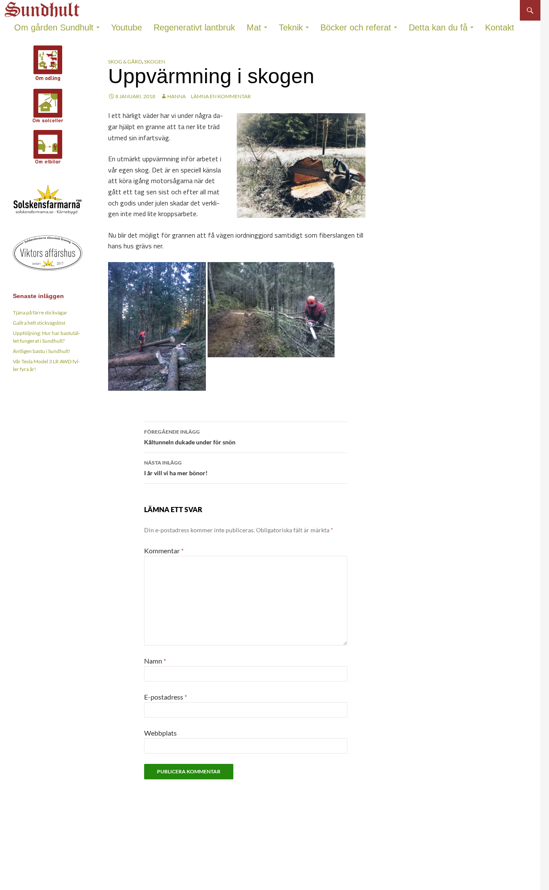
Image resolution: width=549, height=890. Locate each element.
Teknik (291, 27)
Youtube (126, 27)
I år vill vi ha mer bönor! (176, 468)
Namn (155, 661)
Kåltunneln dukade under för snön (189, 437)
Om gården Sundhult (54, 27)
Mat (254, 27)
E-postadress (165, 697)
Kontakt (499, 27)
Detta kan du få (438, 27)
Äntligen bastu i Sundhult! (41, 351)
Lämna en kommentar (221, 96)
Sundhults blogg (43, 7)
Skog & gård (125, 61)
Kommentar (164, 550)
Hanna (176, 96)
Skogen (154, 61)
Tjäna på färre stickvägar (40, 312)
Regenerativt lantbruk (194, 27)
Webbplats (160, 733)
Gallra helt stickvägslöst (39, 323)
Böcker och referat (355, 27)
